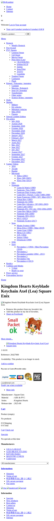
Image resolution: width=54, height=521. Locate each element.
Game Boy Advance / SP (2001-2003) (32, 204)
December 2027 (18, 161)
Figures (15, 114)
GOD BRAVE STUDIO (16, 451)
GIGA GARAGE (13, 449)
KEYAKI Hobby (13, 454)
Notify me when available (11, 385)
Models (9, 102)
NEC (14, 183)
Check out (9, 430)
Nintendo (15, 185)
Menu (3, 39)
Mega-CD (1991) (24, 233)
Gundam (15, 86)
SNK (14, 242)
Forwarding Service (14, 275)
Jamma (20, 67)
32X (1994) (21, 235)
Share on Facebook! (14, 314)
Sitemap (9, 518)
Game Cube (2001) (25, 206)
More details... (7, 339)
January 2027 (17, 135)
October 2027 (17, 157)
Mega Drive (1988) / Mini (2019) (30, 228)
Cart (3, 409)
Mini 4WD (16, 112)
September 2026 (18, 126)
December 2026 (18, 133)
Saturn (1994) (22, 237)
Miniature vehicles (19, 109)
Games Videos (12, 164)
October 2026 (17, 128)
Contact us (10, 505)
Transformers (17, 93)
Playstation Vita (23, 259)
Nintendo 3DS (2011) (26, 216)
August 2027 (17, 152)
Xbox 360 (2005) (24, 178)
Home (3, 280)
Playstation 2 (22, 251)
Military (15, 105)
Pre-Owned (11, 48)
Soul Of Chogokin (19, 90)
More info (10, 390)
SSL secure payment (14, 481)
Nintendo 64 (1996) (25, 202)
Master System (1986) (26, 225)
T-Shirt (14, 268)
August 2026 (17, 124)
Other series (16, 95)
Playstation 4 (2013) (25, 261)
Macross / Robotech (20, 88)
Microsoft (16, 173)
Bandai (14, 171)
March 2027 (17, 140)
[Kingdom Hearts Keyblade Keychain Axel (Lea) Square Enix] (29, 346)
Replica (9, 263)
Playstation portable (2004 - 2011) (31, 254)
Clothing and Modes (14, 266)
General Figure (18, 52)
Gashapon (16, 79)
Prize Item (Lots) (18, 60)
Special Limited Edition (16, 116)
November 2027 (18, 159)
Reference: (5, 355)
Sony (14, 244)
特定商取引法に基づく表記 (18, 478)
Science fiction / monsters (22, 97)
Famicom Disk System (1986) (29, 192)
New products (12, 501)
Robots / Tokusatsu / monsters (18, 83)
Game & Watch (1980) (26, 188)
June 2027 (16, 147)
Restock (9, 43)
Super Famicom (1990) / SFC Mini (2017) (34, 197)
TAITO (20, 71)
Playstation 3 (22, 256)
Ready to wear (18, 270)
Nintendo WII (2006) (25, 214)
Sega (14, 223)
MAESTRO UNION (15, 456)
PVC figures (11, 50)
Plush (14, 81)
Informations (7, 468)
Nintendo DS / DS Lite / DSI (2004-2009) (34, 209)
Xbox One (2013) (24, 180)
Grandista (21, 74)
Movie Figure (17, 57)
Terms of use (11, 476)
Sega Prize (21, 69)
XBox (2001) (22, 176)
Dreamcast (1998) (24, 240)
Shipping (10, 474)
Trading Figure (18, 76)
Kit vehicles (16, 107)
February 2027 (18, 138)
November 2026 (18, 131)
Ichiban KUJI (22, 64)
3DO (14, 166)
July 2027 (16, 150)
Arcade (15, 169)
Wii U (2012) (22, 218)
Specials (4, 434)
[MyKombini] (7, 2)
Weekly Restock (18, 45)
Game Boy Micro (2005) (27, 211)
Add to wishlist (7, 364)
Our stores (10, 483)
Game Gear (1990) (24, 230)
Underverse (11, 459)
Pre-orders (10, 119)
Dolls (8, 100)
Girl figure (16, 55)
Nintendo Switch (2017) (27, 221)
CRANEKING (23, 62)
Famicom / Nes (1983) (26, 190)
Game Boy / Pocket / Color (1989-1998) (33, 195)
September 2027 (18, 154)
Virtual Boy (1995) (25, 199)
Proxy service (12, 273)
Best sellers (11, 503)
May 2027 (16, 145)
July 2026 (16, 121)
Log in (12, 25)
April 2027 (16, 143)
